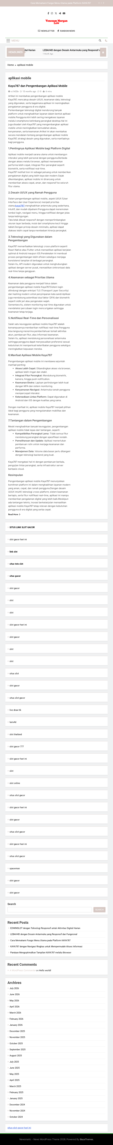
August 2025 (16, 1055)
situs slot (14, 673)
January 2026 (16, 1025)
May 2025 (14, 1074)
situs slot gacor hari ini (19, 1127)
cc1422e (15, 91)
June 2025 (15, 1068)
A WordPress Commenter (22, 970)
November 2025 (17, 1037)
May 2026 (14, 1000)
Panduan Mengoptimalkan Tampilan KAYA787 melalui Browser (40, 952)
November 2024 (17, 1110)
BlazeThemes (86, 1139)
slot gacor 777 (17, 746)
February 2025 (16, 1092)
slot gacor (15, 588)
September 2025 (17, 1049)
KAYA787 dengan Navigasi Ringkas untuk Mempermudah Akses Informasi (46, 946)
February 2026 (16, 1019)
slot (11, 600)
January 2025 (16, 1098)
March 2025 (15, 1086)
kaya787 (20, 205)
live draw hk (15, 710)
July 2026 (14, 988)
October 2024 (16, 1117)
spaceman (15, 868)
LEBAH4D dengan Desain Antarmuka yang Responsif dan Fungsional (72, 50)
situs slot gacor (17, 698)
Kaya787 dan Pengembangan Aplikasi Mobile (37, 86)
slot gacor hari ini (18, 539)
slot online (15, 783)
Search (12, 904)
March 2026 (15, 1012)
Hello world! (45, 970)
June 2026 (15, 994)
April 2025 (14, 1080)
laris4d (13, 722)
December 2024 (17, 1104)
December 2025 (17, 1031)
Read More (13, 514)
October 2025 (16, 1043)
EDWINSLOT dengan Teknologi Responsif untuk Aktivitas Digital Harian (45, 928)
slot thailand (16, 734)
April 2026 (14, 1006)
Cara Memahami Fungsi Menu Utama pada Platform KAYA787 (61, 3)
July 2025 (14, 1061)
